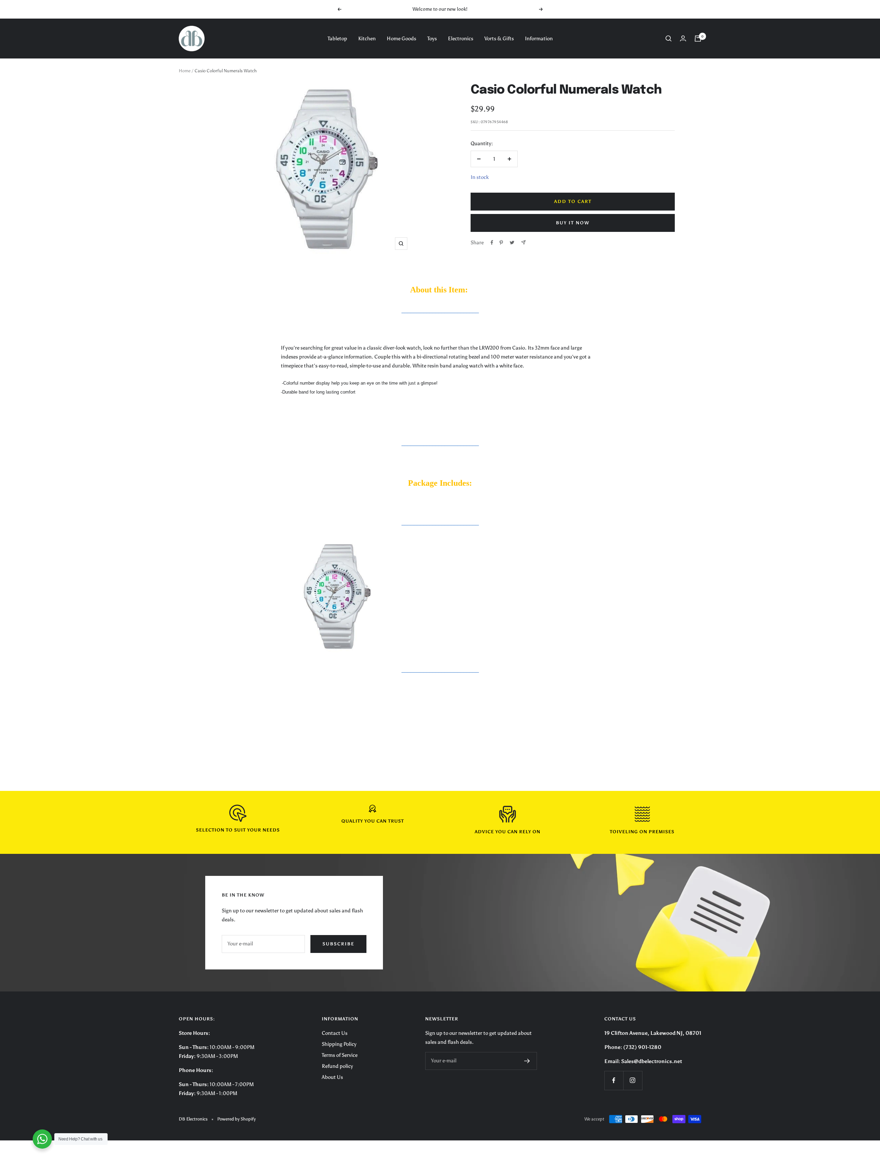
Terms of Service (340, 1055)
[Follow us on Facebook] (613, 1080)
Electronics (460, 38)
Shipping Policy (339, 1044)
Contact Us (335, 1033)
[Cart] (697, 38)
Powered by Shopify (236, 1119)
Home (184, 70)
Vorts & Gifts (499, 38)
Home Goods (401, 38)
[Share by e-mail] (523, 242)
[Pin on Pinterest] (501, 242)
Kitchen (367, 38)
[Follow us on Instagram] (632, 1080)
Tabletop (337, 38)
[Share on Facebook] (492, 242)
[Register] (527, 1061)
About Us (332, 1077)
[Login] (683, 38)
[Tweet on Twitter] (512, 242)
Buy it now (573, 222)
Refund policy (337, 1066)
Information (539, 38)
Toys (432, 38)
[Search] (669, 38)
